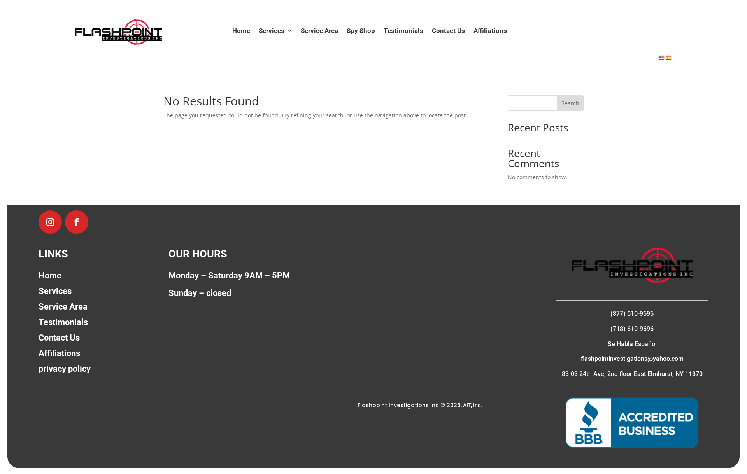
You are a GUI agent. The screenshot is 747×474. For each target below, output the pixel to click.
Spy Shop (361, 31)
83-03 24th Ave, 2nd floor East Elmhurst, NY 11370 (632, 374)
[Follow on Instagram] (50, 222)
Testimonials (403, 31)
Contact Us (448, 31)
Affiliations (490, 31)
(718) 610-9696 (632, 328)
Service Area (319, 31)
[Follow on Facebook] (76, 222)
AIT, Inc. (472, 405)
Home (241, 31)
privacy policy (65, 369)
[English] (661, 57)
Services (271, 31)
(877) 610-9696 (632, 313)
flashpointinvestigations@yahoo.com (632, 358)
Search (570, 103)
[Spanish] (668, 57)
